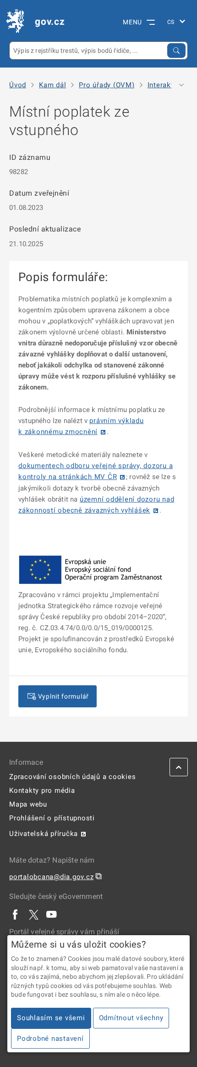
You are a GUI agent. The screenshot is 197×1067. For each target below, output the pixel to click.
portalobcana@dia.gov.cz (51, 877)
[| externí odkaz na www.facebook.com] (15, 914)
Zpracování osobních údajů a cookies (72, 777)
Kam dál (52, 85)
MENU (132, 22)
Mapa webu (28, 804)
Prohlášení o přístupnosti (52, 818)
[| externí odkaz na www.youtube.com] (51, 914)
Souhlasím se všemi (51, 1018)
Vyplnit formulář (63, 696)
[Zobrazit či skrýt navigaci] (181, 84)
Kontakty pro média (42, 790)
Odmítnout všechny (131, 1018)
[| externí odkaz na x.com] (33, 914)
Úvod (17, 85)
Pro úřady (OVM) (106, 85)
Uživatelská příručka (43, 834)
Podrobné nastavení (50, 1038)
